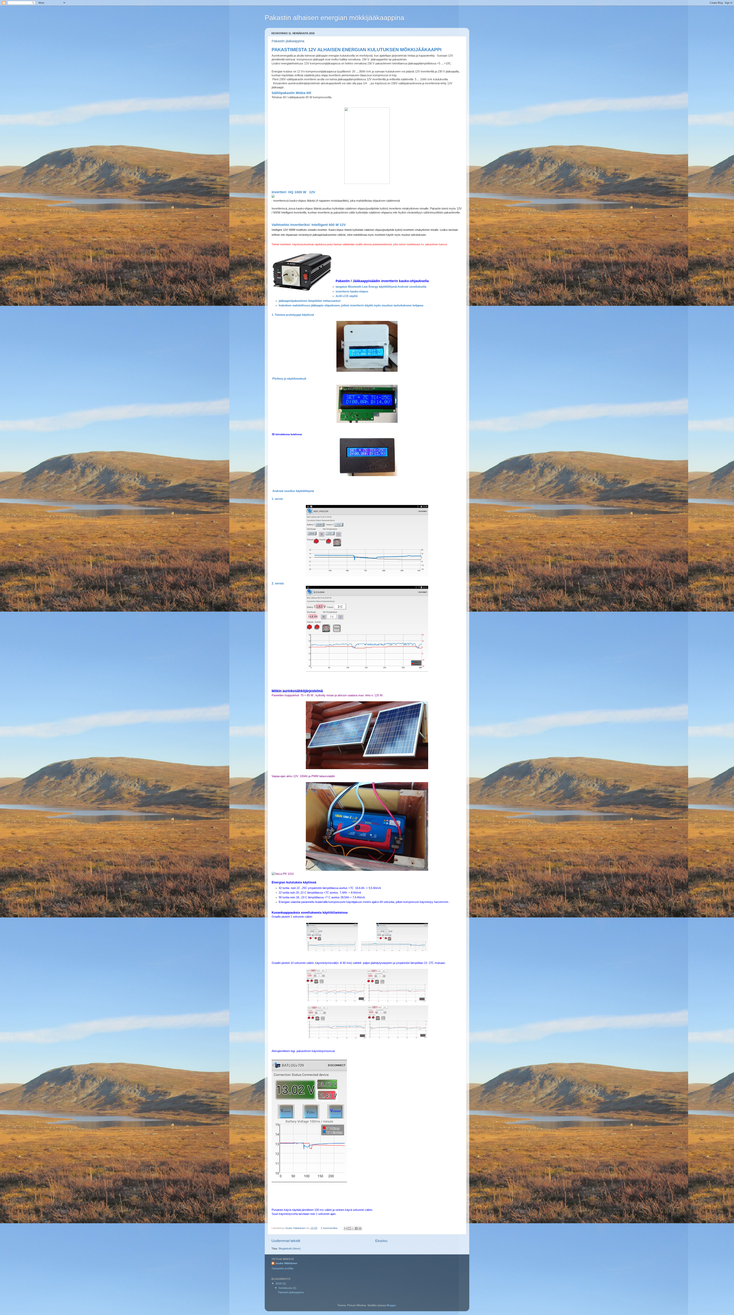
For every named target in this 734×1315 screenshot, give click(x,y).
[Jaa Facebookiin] (356, 1228)
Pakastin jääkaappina (288, 41)
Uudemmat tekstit (285, 1241)
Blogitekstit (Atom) (290, 1248)
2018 (279, 1283)
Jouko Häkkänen (286, 1263)
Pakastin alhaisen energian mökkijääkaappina (334, 18)
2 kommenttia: (330, 1228)
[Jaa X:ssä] (353, 1228)
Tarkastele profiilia (282, 1268)
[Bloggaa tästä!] (349, 1228)
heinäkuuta (286, 1288)
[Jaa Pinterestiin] (360, 1228)
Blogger (391, 1305)
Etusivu (381, 1241)
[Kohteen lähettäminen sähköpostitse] (346, 1228)
